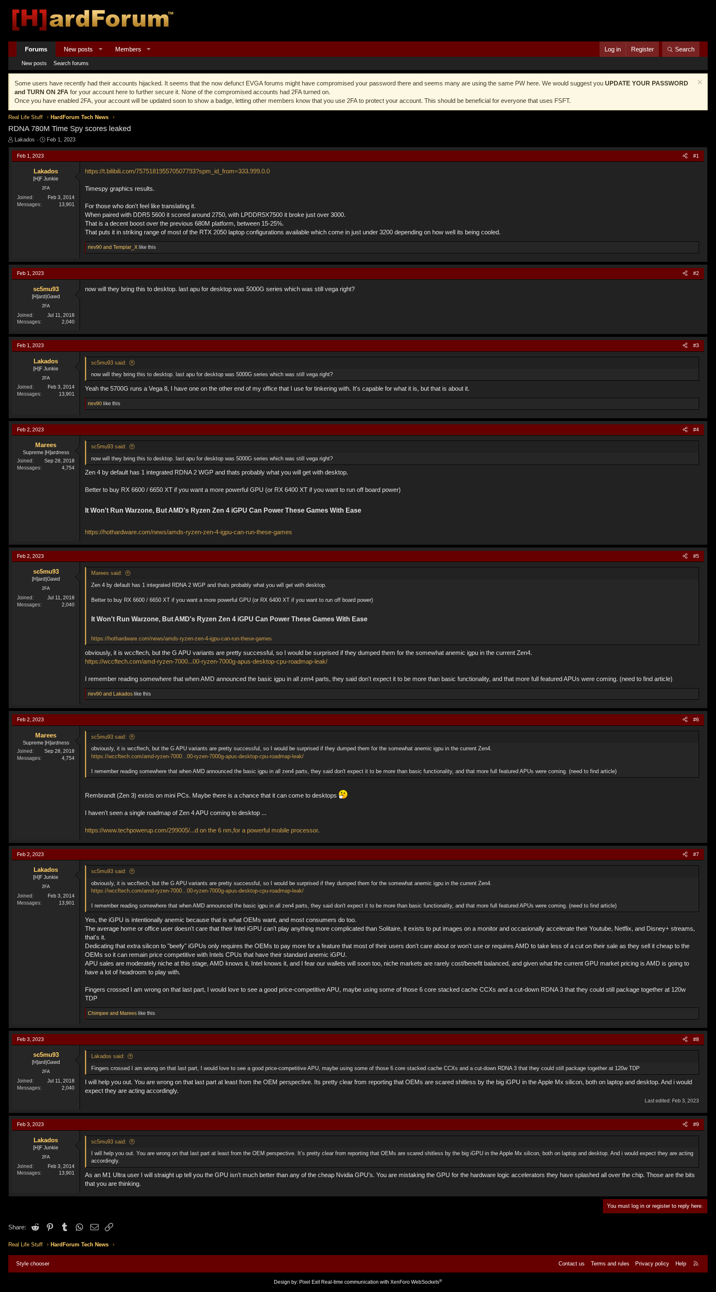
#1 (696, 156)
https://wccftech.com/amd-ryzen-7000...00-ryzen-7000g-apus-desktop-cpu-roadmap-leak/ (206, 661)
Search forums (71, 63)
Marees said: (106, 573)
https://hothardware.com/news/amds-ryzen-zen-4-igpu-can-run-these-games (188, 531)
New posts (78, 49)
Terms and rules (610, 1263)
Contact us (572, 1263)
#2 (696, 273)
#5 (696, 556)
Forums (36, 49)
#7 (696, 854)
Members (128, 49)
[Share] (685, 156)
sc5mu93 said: (108, 363)
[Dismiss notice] (698, 83)
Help (680, 1263)
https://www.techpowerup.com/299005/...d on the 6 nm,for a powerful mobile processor (201, 830)
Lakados (25, 139)
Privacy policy (652, 1263)
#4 (696, 430)
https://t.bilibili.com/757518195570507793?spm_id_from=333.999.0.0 (177, 171)
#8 (696, 1039)
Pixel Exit (309, 1282)
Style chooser (32, 1263)
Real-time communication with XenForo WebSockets (381, 1282)
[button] (100, 49)
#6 (696, 720)
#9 (696, 1124)
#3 (696, 345)
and (113, 247)
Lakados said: (108, 1056)
